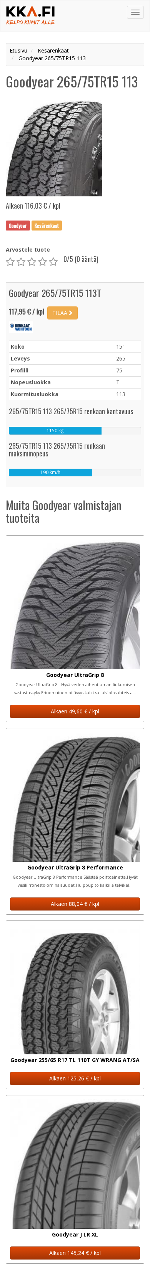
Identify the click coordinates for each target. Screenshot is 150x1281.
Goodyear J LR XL (75, 1234)
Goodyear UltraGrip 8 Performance (75, 867)
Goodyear (18, 225)
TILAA (60, 312)
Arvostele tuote (28, 249)
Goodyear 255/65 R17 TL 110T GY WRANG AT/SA (75, 1060)
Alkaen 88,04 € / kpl (75, 903)
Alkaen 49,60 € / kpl (75, 711)
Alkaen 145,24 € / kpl (75, 1252)
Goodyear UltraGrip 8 (75, 674)
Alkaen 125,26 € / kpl (75, 1078)
